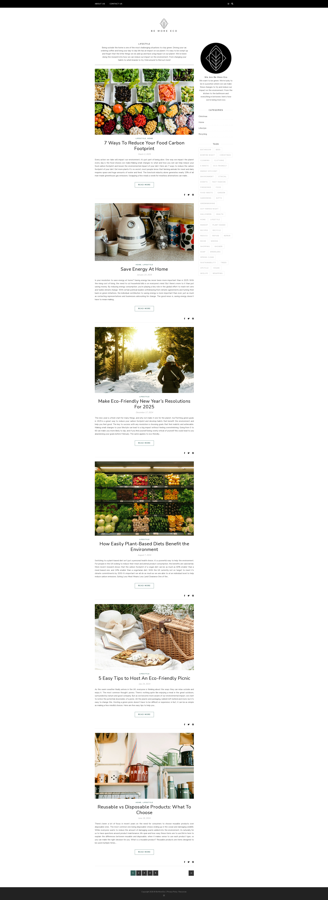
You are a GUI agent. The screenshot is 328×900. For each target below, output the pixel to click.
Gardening (205, 198)
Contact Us (116, 4)
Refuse (215, 236)
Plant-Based (219, 225)
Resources (182, 892)
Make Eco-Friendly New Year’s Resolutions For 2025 (144, 404)
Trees (224, 263)
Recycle (217, 230)
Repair (227, 236)
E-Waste (204, 166)
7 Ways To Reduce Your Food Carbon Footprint (144, 146)
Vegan (216, 268)
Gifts (219, 198)
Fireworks (205, 187)
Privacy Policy (172, 892)
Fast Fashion (219, 182)
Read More (144, 185)
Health (219, 214)
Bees (218, 150)
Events (204, 182)
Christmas (203, 116)
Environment (207, 177)
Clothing (219, 160)
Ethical (223, 177)
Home (150, 138)
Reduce (204, 236)
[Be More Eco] (164, 25)
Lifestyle (141, 138)
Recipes (204, 230)
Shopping (205, 247)
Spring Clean (207, 257)
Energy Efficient (209, 171)
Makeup (204, 225)
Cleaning (205, 160)
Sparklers (215, 252)
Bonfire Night (207, 155)
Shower (219, 247)
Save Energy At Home (144, 269)
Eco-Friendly (220, 166)
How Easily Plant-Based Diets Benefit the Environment (144, 547)
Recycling (203, 134)
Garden (221, 193)
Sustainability (208, 263)
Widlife (204, 273)
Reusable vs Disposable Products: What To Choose (144, 810)
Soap (202, 252)
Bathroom (205, 150)
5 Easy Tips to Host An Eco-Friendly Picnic (144, 678)
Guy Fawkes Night (209, 209)
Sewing (214, 241)
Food (218, 187)
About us (100, 4)
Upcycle (204, 268)
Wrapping (218, 273)
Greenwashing (207, 203)
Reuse (203, 241)
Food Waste (206, 193)
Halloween (206, 214)
